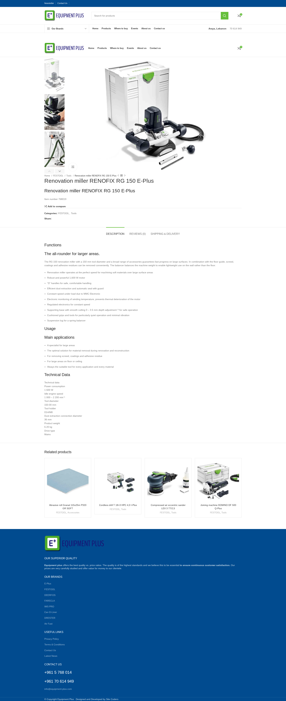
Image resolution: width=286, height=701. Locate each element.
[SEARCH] (224, 15)
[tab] (115, 232)
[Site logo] (64, 15)
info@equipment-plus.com (58, 689)
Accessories (73, 512)
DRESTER (49, 618)
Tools (69, 175)
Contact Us (50, 650)
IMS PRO (49, 606)
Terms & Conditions (54, 644)
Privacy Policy (51, 639)
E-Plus (47, 583)
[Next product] (124, 175)
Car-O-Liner (50, 612)
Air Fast (48, 623)
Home (47, 175)
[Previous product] (118, 175)
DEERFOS (49, 595)
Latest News (50, 656)
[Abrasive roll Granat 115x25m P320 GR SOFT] (68, 481)
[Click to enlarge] (73, 167)
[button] (49, 171)
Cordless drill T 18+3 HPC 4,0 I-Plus (118, 505)
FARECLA (49, 600)
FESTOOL (58, 175)
